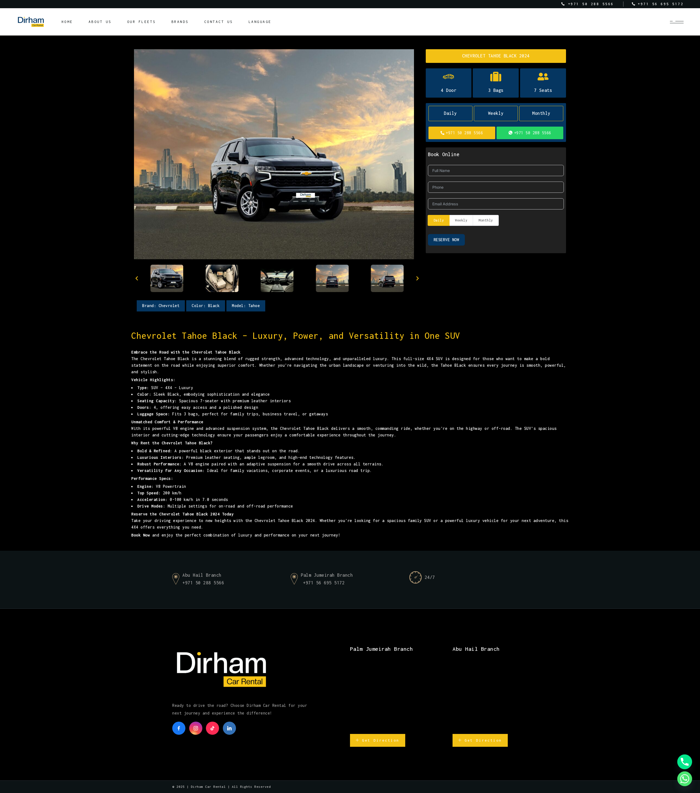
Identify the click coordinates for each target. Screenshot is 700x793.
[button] (136, 278)
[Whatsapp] (684, 778)
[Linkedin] (229, 728)
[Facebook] (178, 728)
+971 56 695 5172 (324, 582)
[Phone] (684, 761)
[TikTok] (212, 728)
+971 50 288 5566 (464, 132)
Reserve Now (446, 239)
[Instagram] (195, 728)
